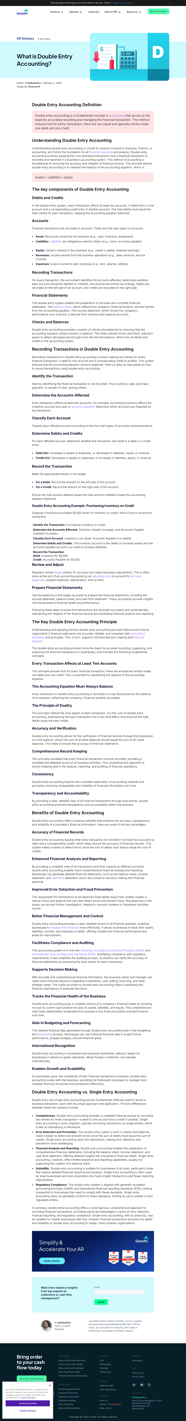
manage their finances (64, 927)
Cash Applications (108, 1389)
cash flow (58, 878)
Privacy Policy (138, 1376)
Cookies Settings (28, 1410)
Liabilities (56, 241)
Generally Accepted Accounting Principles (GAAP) (112, 950)
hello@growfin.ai (139, 1397)
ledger (58, 572)
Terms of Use (138, 1373)
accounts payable (83, 406)
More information (28, 1397)
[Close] (50, 1386)
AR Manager (105, 1364)
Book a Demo (106, 1408)
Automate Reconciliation (69, 1408)
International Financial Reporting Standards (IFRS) (63, 954)
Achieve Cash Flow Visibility (70, 1364)
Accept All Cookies (28, 1403)
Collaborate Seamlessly (68, 1396)
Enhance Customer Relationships (72, 1376)
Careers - (110, 1404)
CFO (102, 1360)
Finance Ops (105, 1372)
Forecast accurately (67, 1400)
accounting (117, 115)
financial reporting (100, 152)
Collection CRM (106, 1385)
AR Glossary (25, 38)
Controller (104, 1368)
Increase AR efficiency (68, 1393)
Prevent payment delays (69, 1389)
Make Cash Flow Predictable (71, 1368)
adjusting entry (101, 576)
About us (104, 1400)
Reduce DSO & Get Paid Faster (72, 1360)
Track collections (65, 1404)
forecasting (45, 1034)
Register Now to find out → (124, 3)
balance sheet (62, 306)
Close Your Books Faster (69, 1372)
